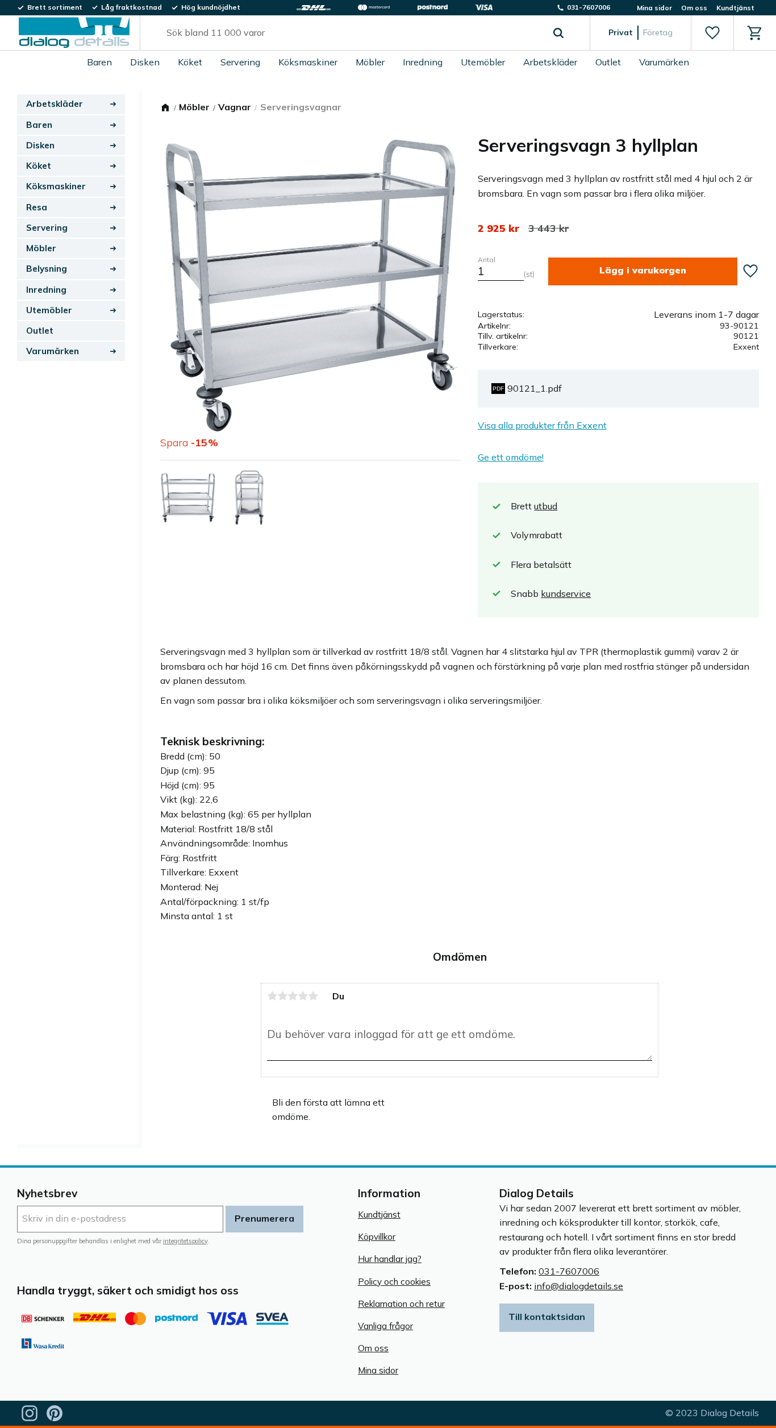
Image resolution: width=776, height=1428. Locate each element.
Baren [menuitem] (99, 62)
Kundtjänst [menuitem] (735, 7)
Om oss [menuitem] (694, 7)
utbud (545, 506)
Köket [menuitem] (190, 62)
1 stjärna (272, 996)
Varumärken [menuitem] (664, 62)
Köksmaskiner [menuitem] (307, 62)
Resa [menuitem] (36, 207)
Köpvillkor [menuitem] (376, 1236)
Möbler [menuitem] (370, 62)
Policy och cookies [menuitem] (394, 1281)
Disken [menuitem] (145, 62)
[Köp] (642, 271)
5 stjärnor (313, 996)
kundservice (566, 593)
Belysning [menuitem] (46, 268)
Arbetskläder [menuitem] (550, 62)
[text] (498, 228)
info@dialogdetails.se (578, 1286)
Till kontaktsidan (546, 1316)
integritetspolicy (185, 1241)
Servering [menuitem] (240, 62)
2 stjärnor (282, 996)
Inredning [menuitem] (423, 62)
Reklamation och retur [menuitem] (401, 1303)
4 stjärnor (303, 996)
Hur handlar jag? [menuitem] (390, 1258)
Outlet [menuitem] (608, 62)
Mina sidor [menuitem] (654, 7)
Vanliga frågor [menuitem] (385, 1326)
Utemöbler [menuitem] (483, 62)
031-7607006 (569, 1271)
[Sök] (558, 33)
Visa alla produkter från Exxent (542, 425)
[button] (712, 33)
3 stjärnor (292, 996)
